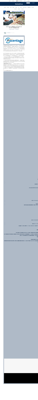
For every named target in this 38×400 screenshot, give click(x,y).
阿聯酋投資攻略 (29, 7)
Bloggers (13, 7)
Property (16, 7)
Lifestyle (21, 7)
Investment (8, 7)
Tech (18, 7)
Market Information (25, 7)
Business (5, 7)
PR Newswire (17, 29)
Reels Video (33, 7)
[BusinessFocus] (19, 4)
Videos (10, 7)
